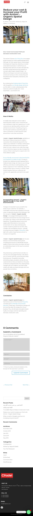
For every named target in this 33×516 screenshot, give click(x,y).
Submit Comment (21, 373)
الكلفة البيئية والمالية (7, 407)
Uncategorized (7, 444)
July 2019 (5, 433)
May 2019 (5, 438)
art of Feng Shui (19, 58)
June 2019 (6, 435)
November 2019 (7, 428)
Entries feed (6, 457)
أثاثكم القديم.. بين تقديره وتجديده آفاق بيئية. (13, 405)
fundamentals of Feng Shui (20, 83)
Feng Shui (22, 230)
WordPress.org (7, 462)
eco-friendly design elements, (20, 85)
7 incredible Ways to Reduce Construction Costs (16, 410)
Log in (5, 455)
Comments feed (7, 459)
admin (6, 21)
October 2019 (7, 431)
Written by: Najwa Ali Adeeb (10, 446)
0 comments (11, 23)
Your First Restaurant (9, 449)
